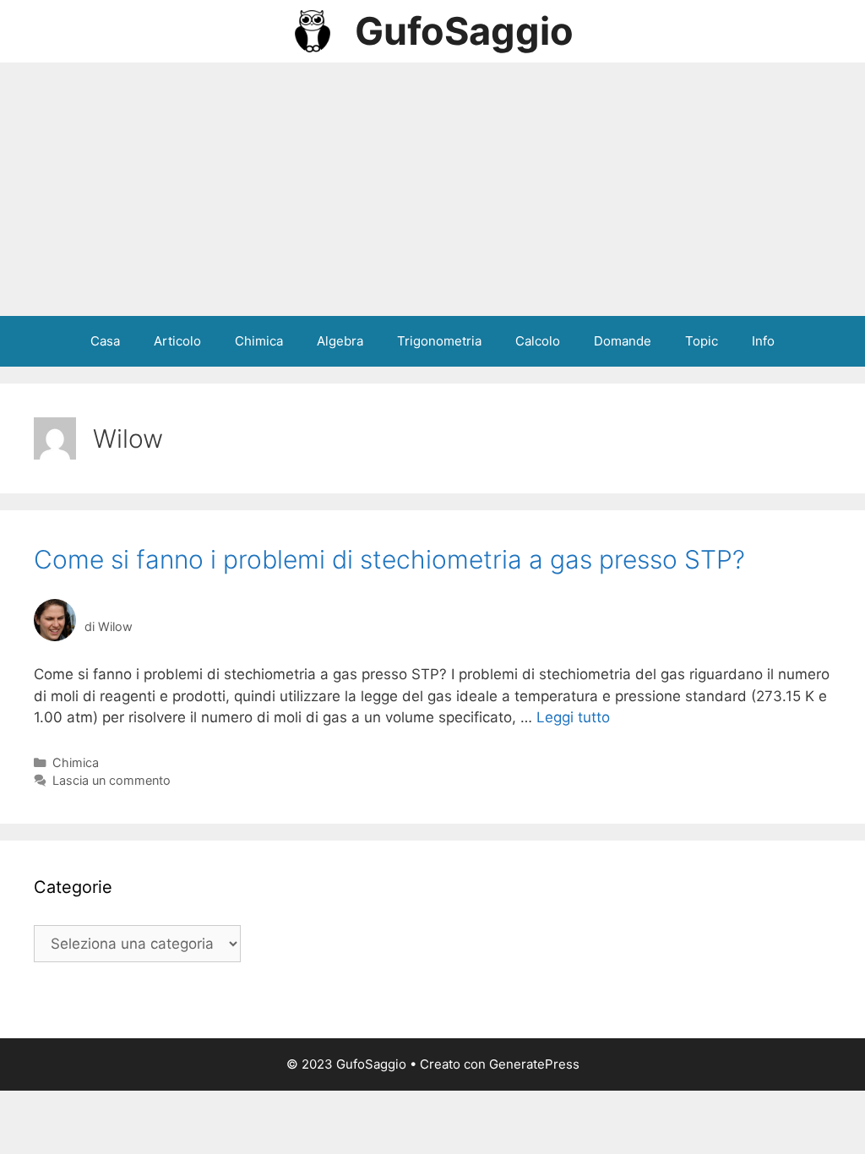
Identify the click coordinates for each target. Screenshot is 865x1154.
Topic (701, 341)
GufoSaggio (464, 31)
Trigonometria (439, 341)
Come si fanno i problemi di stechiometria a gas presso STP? (389, 559)
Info (763, 341)
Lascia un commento (111, 780)
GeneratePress (534, 1064)
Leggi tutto (573, 717)
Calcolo (537, 341)
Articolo (177, 341)
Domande (622, 341)
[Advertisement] (432, 189)
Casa (105, 341)
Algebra (340, 341)
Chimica (259, 341)
